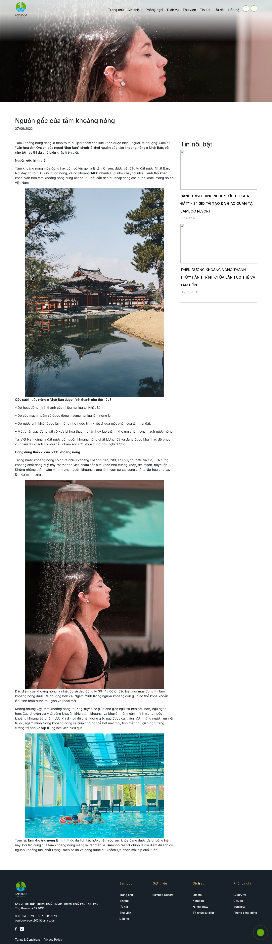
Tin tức (205, 10)
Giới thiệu (135, 10)
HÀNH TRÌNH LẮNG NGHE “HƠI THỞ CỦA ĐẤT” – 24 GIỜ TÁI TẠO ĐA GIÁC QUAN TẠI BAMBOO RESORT (216, 203)
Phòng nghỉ (154, 10)
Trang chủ (116, 10)
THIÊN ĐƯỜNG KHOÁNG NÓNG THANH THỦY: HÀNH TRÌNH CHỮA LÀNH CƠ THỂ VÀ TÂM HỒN (217, 277)
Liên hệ (233, 10)
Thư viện (189, 10)
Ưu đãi (219, 10)
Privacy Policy (53, 939)
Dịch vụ (173, 10)
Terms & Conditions (27, 939)
